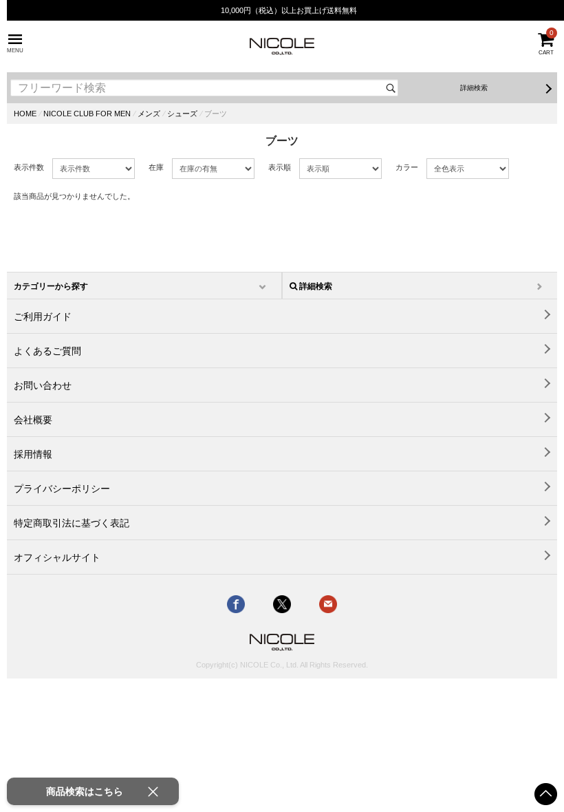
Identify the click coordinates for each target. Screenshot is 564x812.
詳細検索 (474, 88)
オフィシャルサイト (57, 557)
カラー (406, 167)
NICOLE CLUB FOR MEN (87, 113)
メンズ (149, 113)
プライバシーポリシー (62, 488)
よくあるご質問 (47, 350)
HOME (25, 113)
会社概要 (33, 419)
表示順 (279, 167)
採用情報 (33, 454)
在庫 (156, 167)
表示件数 (29, 167)
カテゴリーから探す (51, 286)
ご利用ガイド (43, 316)
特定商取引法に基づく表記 (71, 522)
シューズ (182, 113)
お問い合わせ (43, 385)
